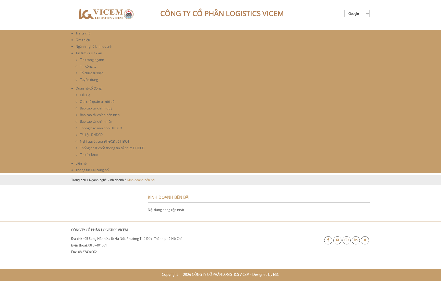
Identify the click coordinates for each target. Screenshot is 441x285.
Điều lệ (85, 95)
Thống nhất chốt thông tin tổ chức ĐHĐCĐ (112, 148)
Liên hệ (81, 163)
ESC (276, 275)
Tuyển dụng (89, 79)
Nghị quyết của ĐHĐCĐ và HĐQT (104, 141)
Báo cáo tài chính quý (96, 108)
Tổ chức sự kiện (92, 73)
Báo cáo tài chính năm (96, 121)
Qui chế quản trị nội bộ (97, 101)
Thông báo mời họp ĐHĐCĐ (101, 128)
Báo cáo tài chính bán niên (100, 115)
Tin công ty (88, 66)
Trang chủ (83, 33)
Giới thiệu (83, 40)
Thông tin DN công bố (92, 170)
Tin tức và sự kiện (89, 53)
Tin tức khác (89, 154)
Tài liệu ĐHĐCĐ (91, 134)
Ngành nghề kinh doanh (94, 46)
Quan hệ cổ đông (89, 88)
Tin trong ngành (92, 59)
